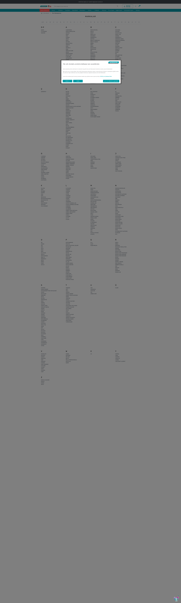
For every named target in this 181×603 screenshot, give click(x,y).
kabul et (67, 81)
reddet (78, 81)
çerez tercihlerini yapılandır (111, 81)
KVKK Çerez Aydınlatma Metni (106, 76)
